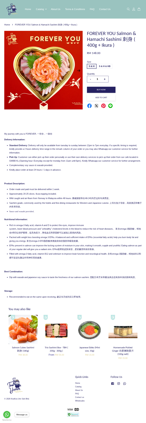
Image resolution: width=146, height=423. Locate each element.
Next (78, 70)
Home (28, 9)
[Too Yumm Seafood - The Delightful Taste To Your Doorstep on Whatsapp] (125, 385)
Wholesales (80, 401)
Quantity (91, 74)
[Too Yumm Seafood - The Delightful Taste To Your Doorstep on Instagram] (119, 385)
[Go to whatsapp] (6, 414)
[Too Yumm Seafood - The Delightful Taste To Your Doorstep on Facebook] (113, 385)
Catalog (40, 9)
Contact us (79, 397)
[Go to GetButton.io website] (6, 420)
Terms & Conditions (75, 9)
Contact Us (104, 9)
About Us (55, 9)
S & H (92, 66)
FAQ (92, 9)
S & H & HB (104, 66)
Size (89, 62)
